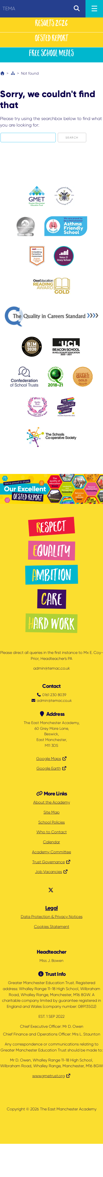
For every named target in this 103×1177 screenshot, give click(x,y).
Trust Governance (48, 862)
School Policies (51, 822)
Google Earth (48, 768)
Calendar (51, 842)
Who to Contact (51, 832)
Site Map (52, 812)
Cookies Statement (51, 926)
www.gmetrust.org (48, 1076)
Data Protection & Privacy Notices (51, 916)
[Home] (2, 73)
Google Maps (48, 758)
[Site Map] (12, 73)
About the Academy (51, 802)
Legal (51, 908)
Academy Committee (51, 852)
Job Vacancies (48, 872)
